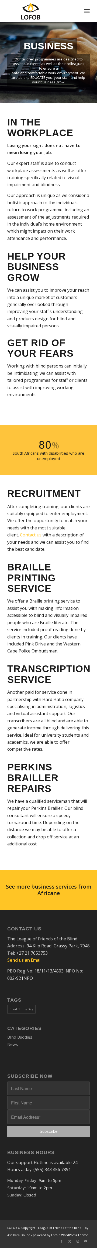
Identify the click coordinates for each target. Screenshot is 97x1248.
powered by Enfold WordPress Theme (60, 1235)
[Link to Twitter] (69, 1241)
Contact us (30, 535)
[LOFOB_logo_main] (40, 11)
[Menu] (87, 11)
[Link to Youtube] (86, 1241)
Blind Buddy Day (21, 1009)
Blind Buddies (19, 1037)
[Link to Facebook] (61, 1241)
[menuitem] (87, 11)
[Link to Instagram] (78, 1241)
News (12, 1044)
